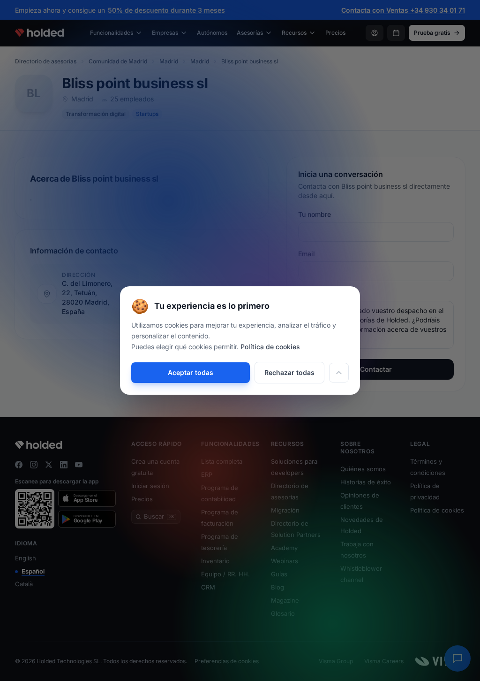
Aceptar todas (190, 372)
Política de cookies (270, 347)
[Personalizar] (339, 373)
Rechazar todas (289, 372)
